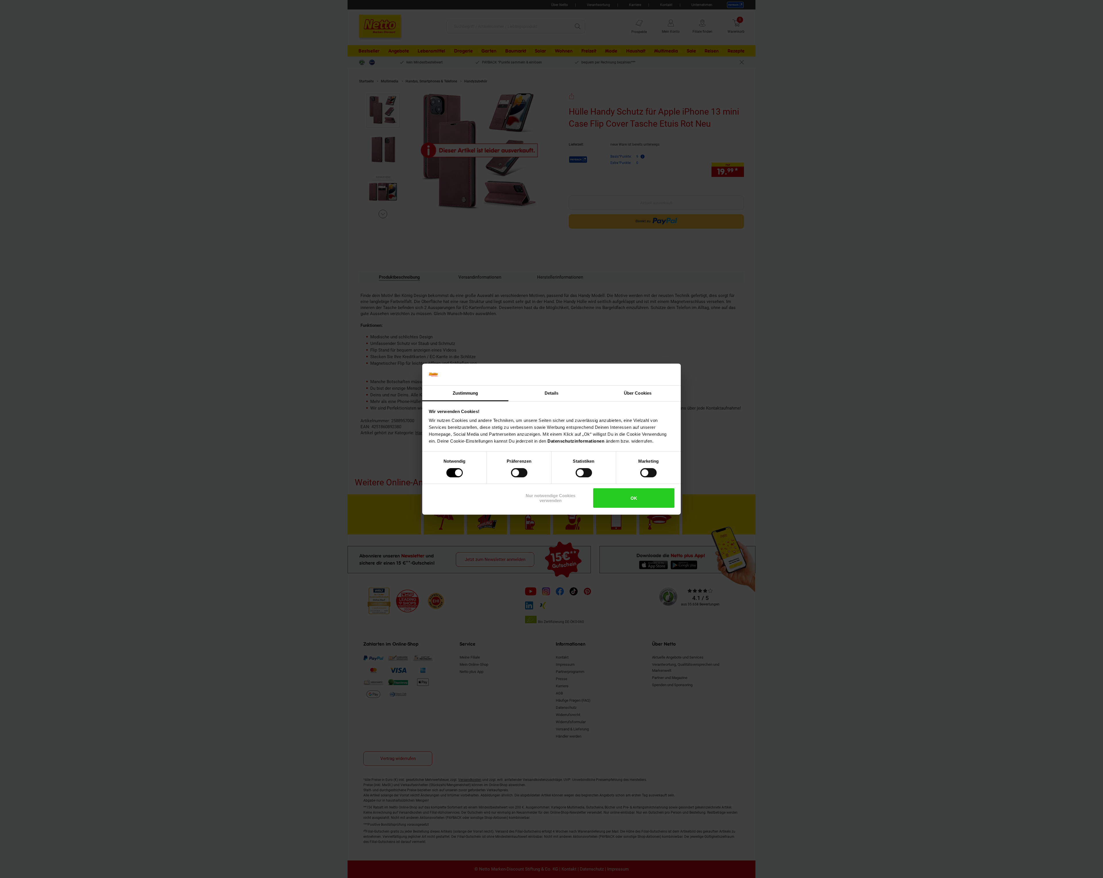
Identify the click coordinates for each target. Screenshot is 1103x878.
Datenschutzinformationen (575, 441)
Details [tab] (552, 393)
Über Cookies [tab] (637, 393)
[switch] (519, 472)
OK (633, 498)
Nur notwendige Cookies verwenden (550, 498)
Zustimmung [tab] (465, 393)
